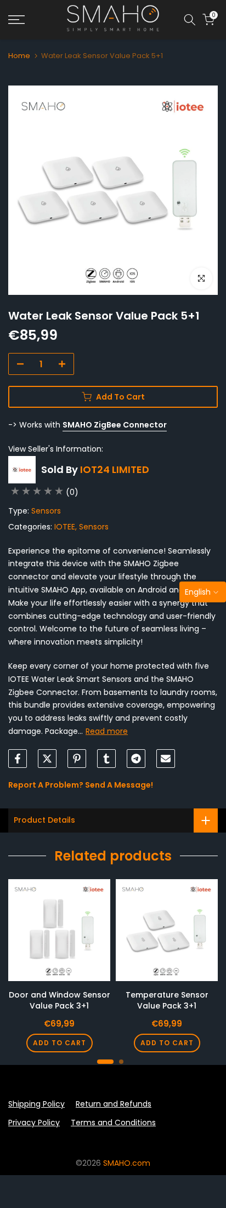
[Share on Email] (165, 758)
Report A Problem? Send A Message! (80, 784)
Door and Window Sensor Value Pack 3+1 (59, 1000)
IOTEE (64, 526)
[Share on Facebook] (17, 758)
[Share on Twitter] (47, 758)
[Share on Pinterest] (76, 758)
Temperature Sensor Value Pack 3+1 (167, 1000)
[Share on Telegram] (136, 758)
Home (19, 55)
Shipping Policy (36, 1103)
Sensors (46, 510)
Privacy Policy (34, 1122)
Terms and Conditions (113, 1122)
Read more (107, 731)
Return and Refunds (113, 1103)
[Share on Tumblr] (106, 758)
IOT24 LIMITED (114, 469)
